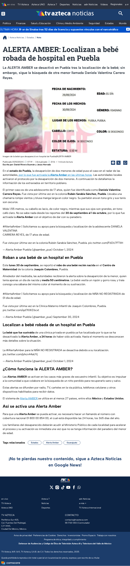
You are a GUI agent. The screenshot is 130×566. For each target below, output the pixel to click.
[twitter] (51, 488)
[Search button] (121, 13)
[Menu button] (9, 13)
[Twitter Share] (118, 163)
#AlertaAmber (12, 226)
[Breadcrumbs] (6, 37)
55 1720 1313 (71, 523)
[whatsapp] (79, 488)
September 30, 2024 (66, 317)
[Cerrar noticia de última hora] (128, 29)
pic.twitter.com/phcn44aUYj (20, 354)
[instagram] (57, 488)
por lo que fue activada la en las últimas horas (55, 174)
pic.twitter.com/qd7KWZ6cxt (21, 310)
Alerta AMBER (29, 398)
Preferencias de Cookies (44, 535)
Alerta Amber (52, 442)
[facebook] (74, 488)
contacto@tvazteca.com (76, 520)
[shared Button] (125, 163)
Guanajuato (72, 442)
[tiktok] (63, 488)
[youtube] (68, 488)
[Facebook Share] (113, 163)
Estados (34, 442)
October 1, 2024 (63, 249)
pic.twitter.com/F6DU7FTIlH (105, 242)
